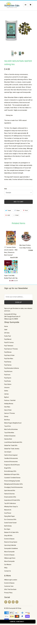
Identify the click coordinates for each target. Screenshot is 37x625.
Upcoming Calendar (10, 545)
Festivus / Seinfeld (9, 400)
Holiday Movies (8, 403)
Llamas (6, 394)
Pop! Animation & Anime (11, 368)
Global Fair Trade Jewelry (11, 448)
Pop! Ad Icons (8, 371)
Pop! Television (8, 345)
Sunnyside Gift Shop (15, 608)
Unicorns (6, 387)
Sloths (6, 390)
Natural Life (7, 510)
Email (16, 215)
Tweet (9, 210)
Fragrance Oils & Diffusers (12, 465)
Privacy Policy (8, 592)
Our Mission (7, 564)
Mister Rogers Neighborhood (12, 423)
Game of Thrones (9, 413)
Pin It (26, 210)
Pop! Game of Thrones (11, 349)
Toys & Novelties (9, 432)
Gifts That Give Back (10, 589)
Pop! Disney (7, 362)
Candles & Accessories (11, 458)
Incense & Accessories (11, 461)
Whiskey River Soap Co (11, 506)
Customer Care (8, 586)
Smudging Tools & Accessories (13, 487)
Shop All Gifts (8, 535)
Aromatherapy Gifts (10, 471)
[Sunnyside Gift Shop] (11, 6)
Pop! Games (7, 365)
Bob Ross (7, 419)
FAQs (5, 567)
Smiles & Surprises (9, 436)
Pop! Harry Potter (9, 355)
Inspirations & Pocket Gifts (12, 500)
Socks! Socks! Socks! (10, 522)
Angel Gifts (7, 468)
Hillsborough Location (10, 580)
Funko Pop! (7, 336)
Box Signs (7, 529)
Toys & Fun (7, 426)
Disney (6, 416)
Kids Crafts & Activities (11, 429)
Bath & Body (8, 526)
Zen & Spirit (7, 452)
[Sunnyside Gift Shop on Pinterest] (9, 602)
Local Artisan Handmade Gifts (13, 442)
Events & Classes (9, 539)
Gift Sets (6, 333)
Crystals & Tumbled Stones (12, 477)
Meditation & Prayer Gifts (11, 474)
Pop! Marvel (7, 339)
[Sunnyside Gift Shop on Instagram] (13, 602)
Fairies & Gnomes (9, 493)
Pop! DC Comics (9, 342)
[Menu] (25, 5)
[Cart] (30, 5)
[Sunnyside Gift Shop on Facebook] (5, 602)
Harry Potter (8, 410)
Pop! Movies (7, 352)
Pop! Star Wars (8, 358)
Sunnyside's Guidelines (11, 548)
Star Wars (7, 407)
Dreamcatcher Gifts (10, 497)
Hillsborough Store (9, 558)
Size (5, 188)
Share (18, 210)
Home (6, 326)
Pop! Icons (7, 374)
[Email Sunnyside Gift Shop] (16, 602)
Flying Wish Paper (9, 516)
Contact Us (7, 571)
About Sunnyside (9, 551)
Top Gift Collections (10, 503)
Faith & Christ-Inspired (10, 455)
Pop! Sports (7, 378)
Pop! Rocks (7, 381)
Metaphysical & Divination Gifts (13, 484)
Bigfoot (6, 397)
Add (8, 215)
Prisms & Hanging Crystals (12, 481)
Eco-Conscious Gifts (10, 519)
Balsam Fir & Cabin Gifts (11, 532)
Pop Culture (7, 384)
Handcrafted (8, 439)
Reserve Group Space (10, 542)
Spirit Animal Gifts (9, 490)
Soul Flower (7, 513)
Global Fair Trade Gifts (10, 445)
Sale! (5, 329)
